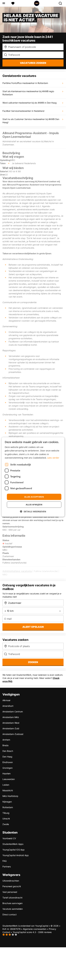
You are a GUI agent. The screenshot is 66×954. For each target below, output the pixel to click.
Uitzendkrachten (10, 880)
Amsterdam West (10, 723)
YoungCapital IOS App (13, 849)
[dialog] (33, 477)
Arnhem (6, 739)
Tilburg (5, 813)
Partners (6, 866)
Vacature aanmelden (12, 909)
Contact (6, 932)
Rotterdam (7, 807)
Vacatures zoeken (33, 62)
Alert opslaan (33, 626)
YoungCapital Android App (15, 855)
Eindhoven (7, 762)
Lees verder (53, 457)
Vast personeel (9, 892)
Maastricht (7, 790)
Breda (5, 745)
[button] (33, 511)
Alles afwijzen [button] (34, 504)
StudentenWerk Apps (12, 844)
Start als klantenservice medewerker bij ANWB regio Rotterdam (28, 93)
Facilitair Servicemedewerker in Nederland (23, 111)
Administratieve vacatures (17, 571)
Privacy (52, 929)
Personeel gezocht (11, 886)
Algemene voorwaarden (34, 929)
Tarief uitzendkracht (12, 897)
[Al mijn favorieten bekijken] (13, 3)
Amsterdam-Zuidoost (12, 734)
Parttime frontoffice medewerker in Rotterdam (25, 83)
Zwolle (5, 824)
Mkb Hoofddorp (10, 796)
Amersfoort (7, 706)
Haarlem (6, 773)
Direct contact (9, 914)
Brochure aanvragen (12, 903)
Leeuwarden (8, 779)
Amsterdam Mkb (10, 717)
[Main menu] (3, 3)
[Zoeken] (61, 3)
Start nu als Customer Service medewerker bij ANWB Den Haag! (30, 121)
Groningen (7, 768)
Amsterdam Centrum (12, 711)
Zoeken (33, 662)
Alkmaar (6, 700)
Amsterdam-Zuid (10, 728)
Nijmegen (7, 801)
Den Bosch (7, 751)
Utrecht (6, 818)
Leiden (5, 784)
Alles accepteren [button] (34, 496)
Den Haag (7, 756)
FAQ (4, 861)
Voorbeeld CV (9, 838)
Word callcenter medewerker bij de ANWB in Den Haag (29, 102)
